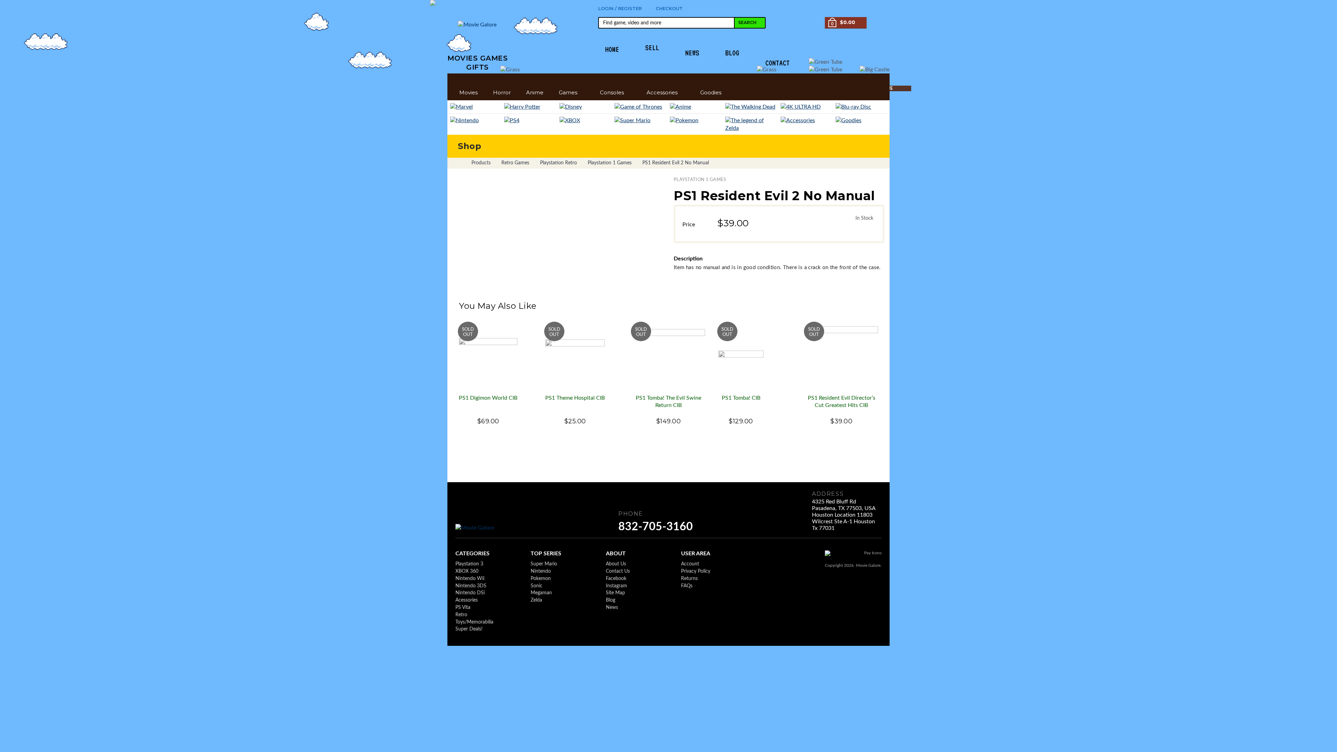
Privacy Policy (695, 571)
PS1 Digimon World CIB (488, 398)
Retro (461, 614)
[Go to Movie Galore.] (459, 162)
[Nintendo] (475, 120)
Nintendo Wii (469, 578)
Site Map (615, 592)
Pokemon (541, 578)
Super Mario (544, 564)
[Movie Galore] (477, 528)
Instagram (616, 585)
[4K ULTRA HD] (807, 107)
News (612, 607)
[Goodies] (861, 120)
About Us (616, 564)
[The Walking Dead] (751, 107)
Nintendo (541, 571)
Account (690, 564)
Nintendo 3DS (470, 585)
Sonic (536, 585)
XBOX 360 (466, 571)
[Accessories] (807, 120)
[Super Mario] (641, 120)
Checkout (669, 8)
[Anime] (696, 107)
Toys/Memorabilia (474, 622)
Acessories (466, 600)
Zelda (536, 600)
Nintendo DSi (470, 592)
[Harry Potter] (530, 107)
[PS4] (530, 120)
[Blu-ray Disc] (861, 107)
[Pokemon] (696, 120)
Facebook (616, 578)
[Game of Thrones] (641, 107)
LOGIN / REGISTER (620, 8)
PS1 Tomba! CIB (741, 398)
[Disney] (586, 107)
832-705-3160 (655, 526)
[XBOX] (586, 120)
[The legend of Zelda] (751, 124)
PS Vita (462, 607)
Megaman (541, 592)
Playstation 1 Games (700, 180)
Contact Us (618, 571)
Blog (610, 600)
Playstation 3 (469, 564)
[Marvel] (475, 107)
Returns (689, 578)
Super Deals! (469, 629)
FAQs (687, 585)
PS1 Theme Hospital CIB (575, 398)
